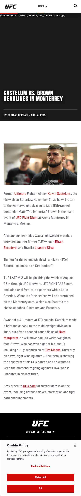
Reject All (40, 477)
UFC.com (29, 386)
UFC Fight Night (27, 218)
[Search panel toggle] (75, 6)
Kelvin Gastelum (59, 194)
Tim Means (52, 350)
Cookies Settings (40, 466)
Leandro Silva (44, 248)
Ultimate (20, 194)
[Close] (75, 446)
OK (40, 488)
